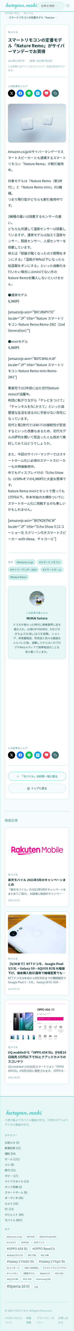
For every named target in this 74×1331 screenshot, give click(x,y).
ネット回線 (13, 1187)
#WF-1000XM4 (31, 1267)
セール (12, 1159)
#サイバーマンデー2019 (23, 569)
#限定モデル (29, 1273)
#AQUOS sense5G (48, 1236)
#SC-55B (32, 1255)
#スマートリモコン (49, 562)
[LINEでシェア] (29, 93)
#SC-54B (45, 1255)
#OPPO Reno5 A (43, 1248)
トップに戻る (39, 788)
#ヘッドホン (12, 1273)
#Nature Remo (18, 577)
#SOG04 (31, 1236)
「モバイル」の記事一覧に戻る (39, 776)
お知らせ (12, 1142)
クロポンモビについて (13, 1320)
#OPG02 (25, 1242)
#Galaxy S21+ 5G (15, 1255)
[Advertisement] (37, 702)
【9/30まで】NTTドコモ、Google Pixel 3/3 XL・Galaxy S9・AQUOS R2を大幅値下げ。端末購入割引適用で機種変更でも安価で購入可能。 (36, 970)
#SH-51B (59, 1273)
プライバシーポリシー (45, 1320)
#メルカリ (11, 1242)
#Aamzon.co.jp (14, 1236)
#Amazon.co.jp (25, 562)
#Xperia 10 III (18, 1286)
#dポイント (39, 1242)
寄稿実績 (28, 1320)
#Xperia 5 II (45, 1273)
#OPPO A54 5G (17, 1248)
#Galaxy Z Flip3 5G (52, 1261)
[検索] (67, 5)
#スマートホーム (52, 569)
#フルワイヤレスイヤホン (55, 1267)
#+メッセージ (13, 1267)
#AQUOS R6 (12, 1278)
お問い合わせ (63, 1320)
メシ (9, 1164)
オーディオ (14, 1198)
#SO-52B (27, 1278)
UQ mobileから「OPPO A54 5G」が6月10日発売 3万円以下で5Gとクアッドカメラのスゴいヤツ (37, 1057)
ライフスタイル (17, 1181)
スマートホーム (16, 1192)
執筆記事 (13, 1148)
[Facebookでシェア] (20, 93)
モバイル (13, 32)
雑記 (10, 1153)
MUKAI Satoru (37, 618)
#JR (36, 1286)
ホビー (11, 1176)
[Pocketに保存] (46, 93)
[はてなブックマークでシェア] (37, 93)
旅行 (10, 1170)
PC (9, 1209)
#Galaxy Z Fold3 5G (20, 1261)
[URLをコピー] (55, 93)
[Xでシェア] (11, 93)
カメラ (11, 1203)
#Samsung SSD (43, 1278)
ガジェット (14, 1214)
